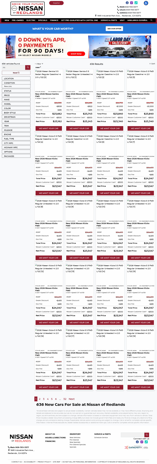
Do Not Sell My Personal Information (79, 462)
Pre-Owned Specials (78, 444)
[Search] (27, 67)
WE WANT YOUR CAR (48, 128)
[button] (146, 3)
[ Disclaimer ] (142, 56)
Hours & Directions (55, 438)
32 (64, 399)
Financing (50, 441)
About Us (50, 434)
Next (72, 399)
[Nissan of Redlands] (27, 8)
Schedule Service (101, 437)
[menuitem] (16, 86)
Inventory (75, 434)
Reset (15, 73)
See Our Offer (114, 28)
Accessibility (30, 462)
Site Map (57, 462)
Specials (73, 447)
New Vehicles (75, 437)
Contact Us (17, 462)
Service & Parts (102, 434)
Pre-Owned (74, 440)
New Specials (75, 442)
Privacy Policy (44, 462)
